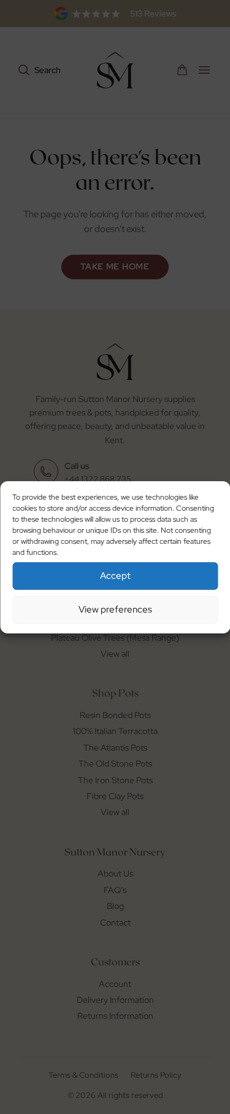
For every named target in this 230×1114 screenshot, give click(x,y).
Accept (115, 576)
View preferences (115, 609)
